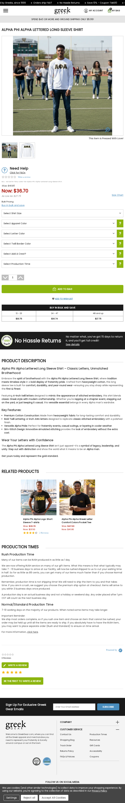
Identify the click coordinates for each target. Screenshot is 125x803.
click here (32, 632)
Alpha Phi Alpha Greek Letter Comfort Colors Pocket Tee (77, 521)
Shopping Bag (67, 740)
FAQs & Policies (67, 756)
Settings (11, 798)
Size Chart (117, 195)
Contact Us (65, 734)
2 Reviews (44, 533)
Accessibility (96, 751)
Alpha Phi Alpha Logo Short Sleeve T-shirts (37, 521)
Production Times (98, 734)
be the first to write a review (22, 681)
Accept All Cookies (54, 798)
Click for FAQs (17, 172)
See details (73, 344)
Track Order (65, 745)
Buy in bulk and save (13, 205)
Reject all (29, 798)
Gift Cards (95, 745)
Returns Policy (67, 751)
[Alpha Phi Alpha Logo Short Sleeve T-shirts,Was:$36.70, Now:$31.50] (38, 497)
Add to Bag (65, 289)
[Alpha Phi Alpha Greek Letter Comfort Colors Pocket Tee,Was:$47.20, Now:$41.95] (77, 497)
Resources (95, 740)
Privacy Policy (99, 790)
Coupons (94, 756)
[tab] (15, 665)
